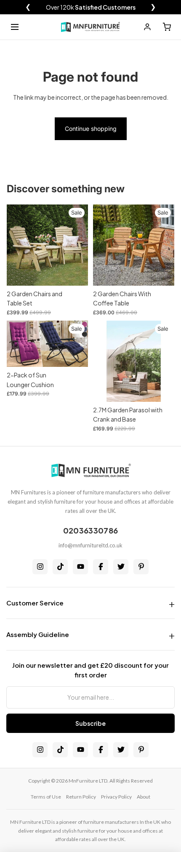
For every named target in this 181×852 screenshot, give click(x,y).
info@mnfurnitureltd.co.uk (90, 545)
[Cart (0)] (167, 27)
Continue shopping (91, 128)
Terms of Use (46, 797)
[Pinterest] (141, 566)
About (143, 797)
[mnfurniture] (90, 27)
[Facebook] (100, 566)
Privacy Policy (116, 797)
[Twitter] (120, 566)
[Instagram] (40, 566)
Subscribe (90, 723)
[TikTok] (60, 566)
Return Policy (81, 797)
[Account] (147, 27)
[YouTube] (80, 566)
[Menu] (14, 27)
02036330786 (90, 530)
